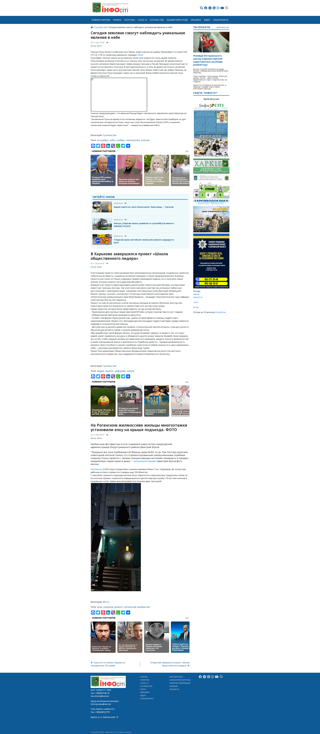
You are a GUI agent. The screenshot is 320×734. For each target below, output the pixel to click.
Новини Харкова (101, 20)
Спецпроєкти (220, 20)
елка (99, 606)
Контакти (174, 689)
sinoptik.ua (220, 312)
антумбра (102, 140)
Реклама (174, 686)
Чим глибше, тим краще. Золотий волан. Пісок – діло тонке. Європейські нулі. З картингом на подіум (210, 78)
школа (130, 370)
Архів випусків (223, 27)
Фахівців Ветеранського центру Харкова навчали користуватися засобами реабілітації (207, 60)
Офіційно (196, 20)
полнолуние (133, 140)
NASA (140, 55)
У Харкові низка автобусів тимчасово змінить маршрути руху (144, 241)
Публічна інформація (180, 683)
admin (99, 46)
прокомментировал (144, 461)
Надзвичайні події (177, 20)
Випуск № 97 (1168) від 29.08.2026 (211, 155)
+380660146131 (102, 693)
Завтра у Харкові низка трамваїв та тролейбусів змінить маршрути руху (144, 224)
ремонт (118, 606)
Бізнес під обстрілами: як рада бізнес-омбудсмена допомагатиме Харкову (210, 70)
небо (112, 140)
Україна (117, 20)
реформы (120, 370)
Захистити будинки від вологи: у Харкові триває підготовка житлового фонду (209, 86)
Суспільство (157, 20)
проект (109, 370)
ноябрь (120, 140)
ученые (145, 140)
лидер (100, 370)
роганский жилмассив (137, 606)
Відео (207, 20)
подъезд (108, 606)
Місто (106, 601)
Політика (129, 20)
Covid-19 (142, 20)
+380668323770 (102, 712)
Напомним (96, 469)
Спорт (143, 689)
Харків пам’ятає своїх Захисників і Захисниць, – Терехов (144, 207)
